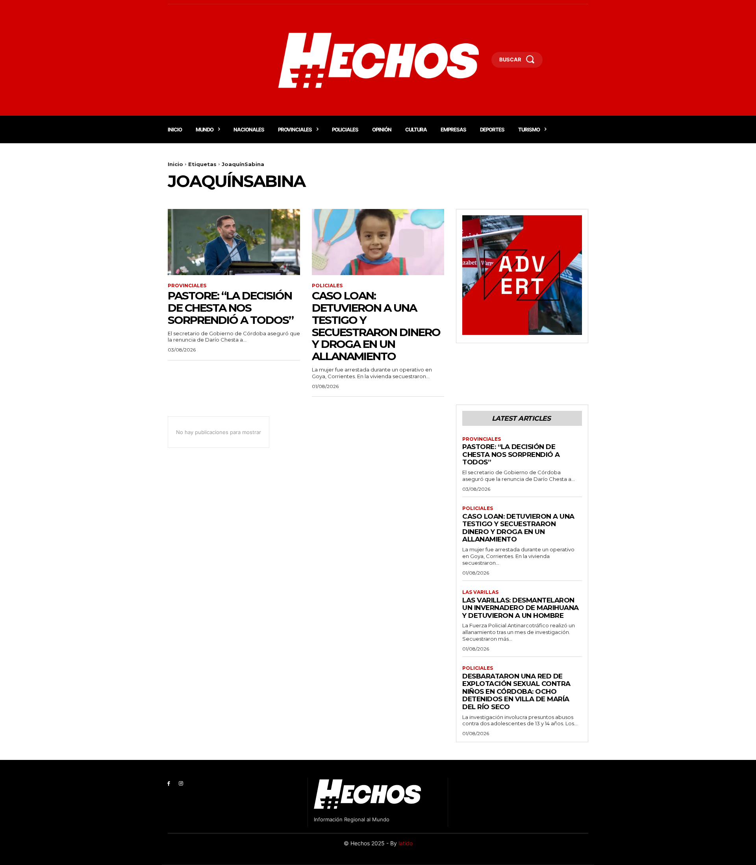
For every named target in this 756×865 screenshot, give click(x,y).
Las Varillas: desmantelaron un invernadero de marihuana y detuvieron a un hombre (520, 607)
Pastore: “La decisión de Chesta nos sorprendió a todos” (230, 308)
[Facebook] (169, 784)
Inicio (175, 164)
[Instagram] (181, 784)
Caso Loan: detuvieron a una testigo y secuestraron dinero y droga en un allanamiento (376, 326)
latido (405, 843)
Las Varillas (480, 592)
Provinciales (187, 285)
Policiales (327, 285)
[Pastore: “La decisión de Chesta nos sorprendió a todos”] (234, 242)
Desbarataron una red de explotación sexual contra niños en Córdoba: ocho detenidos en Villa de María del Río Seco (516, 691)
